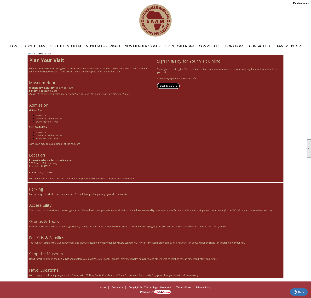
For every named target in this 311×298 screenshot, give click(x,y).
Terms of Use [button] (183, 287)
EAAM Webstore (289, 46)
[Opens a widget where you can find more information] (299, 292)
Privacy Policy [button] (203, 287)
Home (15, 46)
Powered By (147, 292)
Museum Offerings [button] (103, 46)
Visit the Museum (65, 46)
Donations (234, 46)
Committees (209, 46)
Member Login (301, 3)
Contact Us (259, 46)
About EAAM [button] (35, 46)
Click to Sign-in (168, 86)
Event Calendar (179, 46)
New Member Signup (143, 46)
